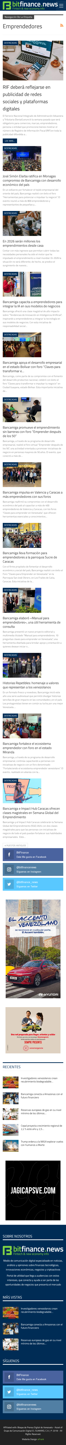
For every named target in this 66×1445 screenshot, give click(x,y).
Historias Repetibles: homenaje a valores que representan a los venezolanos (31, 685)
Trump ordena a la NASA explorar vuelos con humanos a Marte (42, 1143)
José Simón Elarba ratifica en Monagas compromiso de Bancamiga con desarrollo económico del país (32, 180)
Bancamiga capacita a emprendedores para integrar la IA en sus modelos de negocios (32, 304)
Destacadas (10, 43)
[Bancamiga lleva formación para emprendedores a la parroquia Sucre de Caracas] (22, 535)
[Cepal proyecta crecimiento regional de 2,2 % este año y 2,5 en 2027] (11, 1130)
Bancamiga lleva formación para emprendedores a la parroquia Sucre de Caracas (30, 557)
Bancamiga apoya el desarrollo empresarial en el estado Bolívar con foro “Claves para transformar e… (32, 366)
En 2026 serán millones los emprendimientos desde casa (23, 243)
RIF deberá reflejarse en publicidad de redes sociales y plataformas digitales (26, 97)
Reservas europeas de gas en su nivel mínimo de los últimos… (41, 1111)
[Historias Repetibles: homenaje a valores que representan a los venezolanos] (22, 665)
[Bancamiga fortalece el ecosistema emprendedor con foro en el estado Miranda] (22, 726)
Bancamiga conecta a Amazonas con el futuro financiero (42, 1095)
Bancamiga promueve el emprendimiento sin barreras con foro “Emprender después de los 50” (32, 431)
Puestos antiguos (16, 845)
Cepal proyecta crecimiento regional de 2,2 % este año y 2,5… (41, 1127)
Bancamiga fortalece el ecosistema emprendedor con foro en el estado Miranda (27, 748)
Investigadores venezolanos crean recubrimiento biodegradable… (39, 1079)
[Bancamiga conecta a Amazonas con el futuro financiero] (11, 1098)
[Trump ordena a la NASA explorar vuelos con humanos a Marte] (11, 1146)
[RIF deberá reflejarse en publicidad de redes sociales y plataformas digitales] (33, 60)
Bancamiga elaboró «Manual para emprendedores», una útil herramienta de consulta (31, 622)
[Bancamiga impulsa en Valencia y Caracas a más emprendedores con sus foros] (22, 474)
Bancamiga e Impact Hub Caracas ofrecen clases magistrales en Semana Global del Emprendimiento (31, 812)
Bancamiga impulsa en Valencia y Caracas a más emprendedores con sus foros (33, 494)
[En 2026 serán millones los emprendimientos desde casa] (22, 223)
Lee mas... (10, 141)
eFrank (41, 1439)
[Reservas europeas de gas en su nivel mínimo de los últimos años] (11, 1114)
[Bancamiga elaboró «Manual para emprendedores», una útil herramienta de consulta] (22, 600)
